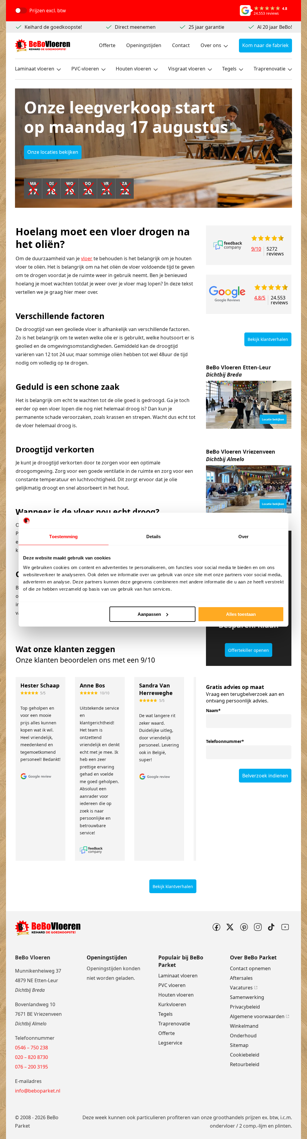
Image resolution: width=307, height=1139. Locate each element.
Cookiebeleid (244, 1054)
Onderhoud (243, 1035)
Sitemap (239, 1045)
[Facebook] (216, 927)
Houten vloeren (133, 68)
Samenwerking (247, 997)
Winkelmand (244, 1026)
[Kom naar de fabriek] (248, 405)
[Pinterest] (244, 927)
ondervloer (222, 1126)
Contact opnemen (250, 968)
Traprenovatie (269, 68)
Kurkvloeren (172, 1004)
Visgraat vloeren (186, 68)
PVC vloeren (172, 985)
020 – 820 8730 (31, 1057)
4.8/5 (259, 298)
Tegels (229, 68)
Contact (181, 45)
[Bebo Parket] (42, 45)
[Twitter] (230, 927)
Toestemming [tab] (63, 536)
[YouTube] (285, 927)
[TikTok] (271, 927)
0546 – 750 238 (31, 1047)
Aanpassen (149, 614)
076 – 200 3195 (31, 1066)
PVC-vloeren (85, 68)
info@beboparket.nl (37, 1090)
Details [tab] (153, 536)
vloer (86, 258)
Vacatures (241, 987)
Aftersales (241, 978)
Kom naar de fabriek (265, 45)
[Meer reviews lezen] (227, 245)
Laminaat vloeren (34, 68)
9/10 (256, 249)
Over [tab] (243, 536)
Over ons (211, 45)
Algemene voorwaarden (257, 1016)
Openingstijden (143, 45)
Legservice (170, 1042)
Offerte (107, 45)
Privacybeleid (245, 1006)
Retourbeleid (244, 1064)
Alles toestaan (241, 614)
